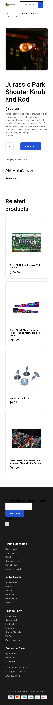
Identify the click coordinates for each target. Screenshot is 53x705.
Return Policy (11, 657)
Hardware (9, 594)
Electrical (9, 624)
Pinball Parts (21, 159)
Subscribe (15, 514)
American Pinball (13, 569)
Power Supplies (12, 640)
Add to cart (31, 146)
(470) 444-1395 (12, 676)
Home (7, 14)
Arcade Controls (13, 616)
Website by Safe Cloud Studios (30, 691)
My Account (11, 653)
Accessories (11, 582)
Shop (15, 14)
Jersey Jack (11, 553)
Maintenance (11, 598)
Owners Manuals (13, 632)
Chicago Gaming (13, 561)
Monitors (9, 628)
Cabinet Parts (11, 620)
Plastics (9, 602)
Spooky (8, 557)
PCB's (8, 636)
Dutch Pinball (11, 565)
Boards (8, 586)
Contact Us (10, 661)
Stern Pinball (11, 549)
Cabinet (8, 590)
